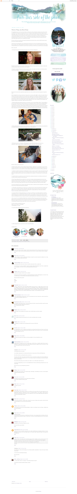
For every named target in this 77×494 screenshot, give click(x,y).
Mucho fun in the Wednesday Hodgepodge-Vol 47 (58, 153)
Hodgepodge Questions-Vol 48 (56, 149)
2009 (52, 170)
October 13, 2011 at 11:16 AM (25, 294)
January (53, 167)
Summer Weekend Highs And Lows (16, 237)
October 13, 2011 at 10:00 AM (20, 255)
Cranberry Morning (17, 262)
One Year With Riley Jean (55, 197)
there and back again (54, 203)
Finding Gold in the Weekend (56, 139)
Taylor (15, 383)
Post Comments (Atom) (18, 483)
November (53, 130)
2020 (52, 115)
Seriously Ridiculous (55, 132)
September (53, 156)
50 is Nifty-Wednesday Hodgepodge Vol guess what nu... (57, 136)
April (53, 163)
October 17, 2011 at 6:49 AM (20, 437)
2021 (52, 113)
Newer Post (13, 481)
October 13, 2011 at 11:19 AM (26, 301)
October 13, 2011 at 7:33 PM (22, 349)
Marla (15, 437)
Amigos (53, 151)
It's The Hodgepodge (24, 236)
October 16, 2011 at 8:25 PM (24, 429)
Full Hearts (40, 236)
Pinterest (13, 190)
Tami (15, 315)
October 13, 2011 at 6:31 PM (25, 341)
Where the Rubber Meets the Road (56, 142)
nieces (22, 241)
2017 (52, 119)
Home (30, 481)
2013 (52, 124)
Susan (15, 412)
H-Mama (15, 370)
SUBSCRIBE (57, 74)
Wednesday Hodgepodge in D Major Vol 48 (58, 148)
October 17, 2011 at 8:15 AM (22, 448)
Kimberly (15, 309)
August (53, 157)
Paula (15, 398)
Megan (15, 335)
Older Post (46, 481)
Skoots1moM (16, 285)
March (53, 164)
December (53, 128)
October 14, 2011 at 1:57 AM (20, 383)
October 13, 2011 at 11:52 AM (20, 315)
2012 (52, 126)
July (52, 159)
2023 (52, 111)
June (53, 160)
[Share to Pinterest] (27, 240)
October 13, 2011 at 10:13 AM (24, 262)
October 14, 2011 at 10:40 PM (20, 412)
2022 (52, 112)
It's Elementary (54, 196)
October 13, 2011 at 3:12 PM (21, 327)
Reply (15, 252)
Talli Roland (16, 421)
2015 (52, 122)
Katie (15, 255)
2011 (52, 127)
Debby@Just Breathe (17, 341)
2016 (52, 120)
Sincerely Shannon (54, 202)
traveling (28, 241)
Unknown (15, 405)
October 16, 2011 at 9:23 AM (22, 421)
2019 (52, 116)
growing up (19, 241)
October (53, 131)
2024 (52, 109)
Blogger (40, 491)
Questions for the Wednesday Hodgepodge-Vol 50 (58, 138)
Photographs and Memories (55, 134)
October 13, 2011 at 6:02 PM (20, 335)
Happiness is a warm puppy (55, 145)
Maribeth (15, 321)
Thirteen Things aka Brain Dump (56, 147)
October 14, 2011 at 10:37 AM (20, 398)
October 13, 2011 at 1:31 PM (21, 321)
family (17, 241)
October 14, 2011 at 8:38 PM (21, 405)
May (53, 161)
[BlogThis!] (24, 240)
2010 (52, 169)
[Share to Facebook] (26, 240)
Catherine (15, 271)
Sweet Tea (15, 327)
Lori (15, 248)
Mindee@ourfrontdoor (17, 294)
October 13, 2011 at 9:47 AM (20, 248)
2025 (52, 108)
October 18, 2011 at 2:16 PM (24, 459)
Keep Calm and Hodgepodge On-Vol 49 (57, 141)
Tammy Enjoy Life (17, 429)
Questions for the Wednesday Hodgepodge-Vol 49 (58, 144)
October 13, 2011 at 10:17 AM (21, 271)
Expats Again (16, 390)
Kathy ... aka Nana (17, 459)
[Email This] (23, 240)
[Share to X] (25, 240)
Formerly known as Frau (17, 301)
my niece (26, 192)
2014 (52, 123)
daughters (15, 241)
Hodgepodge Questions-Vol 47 (56, 154)
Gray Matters (32, 236)
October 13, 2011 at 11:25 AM (21, 309)
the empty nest (25, 241)
